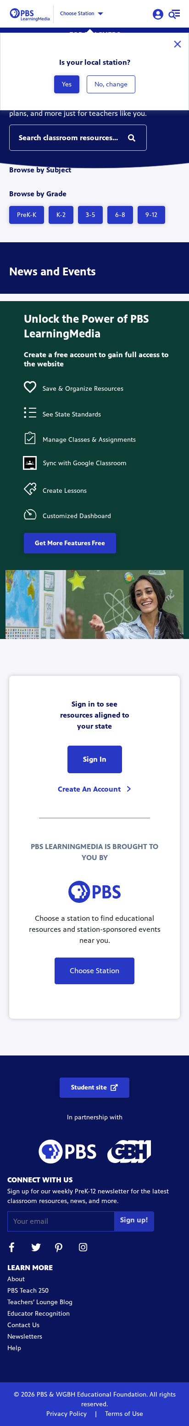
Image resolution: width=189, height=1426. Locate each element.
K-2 (61, 215)
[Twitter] (35, 1249)
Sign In (94, 759)
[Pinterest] (59, 1249)
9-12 (151, 215)
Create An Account (90, 789)
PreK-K (26, 215)
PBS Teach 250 (28, 1291)
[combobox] (78, 138)
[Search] (132, 138)
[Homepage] (31, 13)
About (16, 1279)
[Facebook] (12, 1249)
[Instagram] (83, 1249)
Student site (89, 1087)
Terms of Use (123, 1414)
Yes (67, 84)
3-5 (90, 215)
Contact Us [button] (23, 1325)
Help (14, 1348)
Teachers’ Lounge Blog (39, 1302)
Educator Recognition (38, 1314)
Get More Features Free (70, 543)
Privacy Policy (67, 1414)
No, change (111, 84)
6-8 (120, 215)
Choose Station (77, 13)
